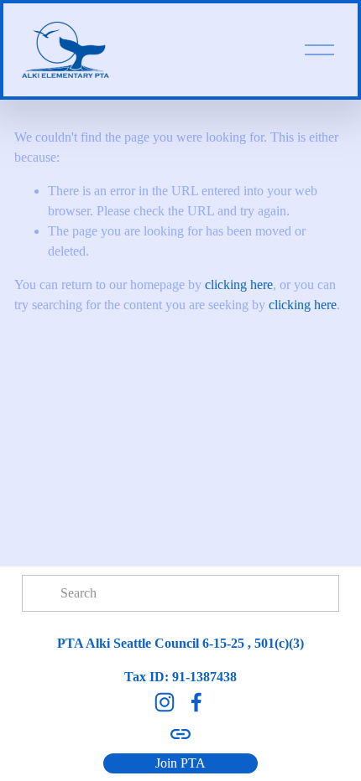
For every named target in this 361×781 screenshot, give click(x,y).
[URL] (180, 734)
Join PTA (180, 763)
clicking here (239, 284)
